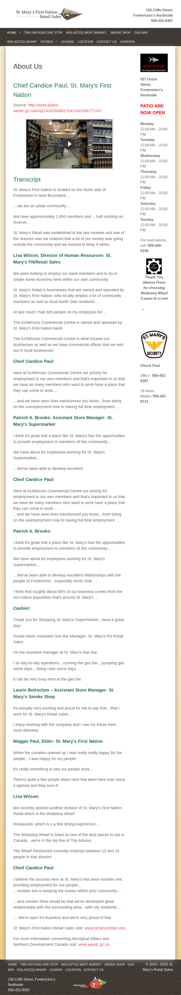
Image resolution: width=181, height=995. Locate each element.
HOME (12, 964)
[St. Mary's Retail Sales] (48, 13)
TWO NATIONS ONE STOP (39, 964)
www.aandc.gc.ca (93, 944)
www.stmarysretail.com (105, 928)
